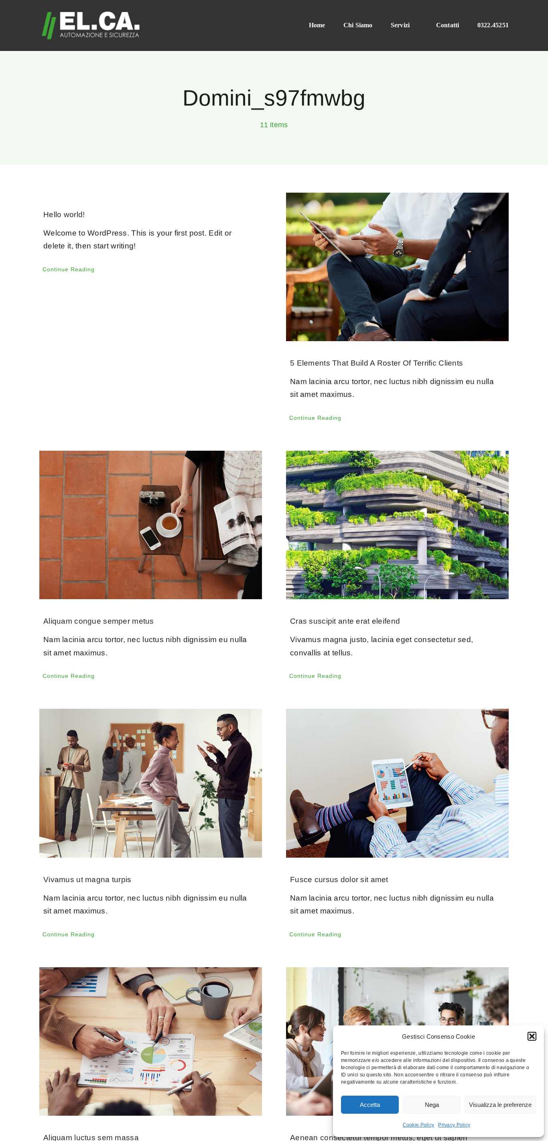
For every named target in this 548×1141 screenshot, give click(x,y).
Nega (432, 1104)
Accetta (370, 1104)
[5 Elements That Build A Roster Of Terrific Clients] (397, 267)
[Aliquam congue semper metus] (150, 525)
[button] (532, 1036)
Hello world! (64, 214)
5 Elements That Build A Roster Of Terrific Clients (376, 363)
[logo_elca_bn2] (90, 14)
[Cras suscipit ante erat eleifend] (397, 525)
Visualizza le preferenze (500, 1104)
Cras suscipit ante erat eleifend (345, 621)
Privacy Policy (454, 1125)
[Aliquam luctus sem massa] (150, 1041)
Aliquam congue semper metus (98, 621)
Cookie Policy (418, 1125)
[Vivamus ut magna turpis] (150, 783)
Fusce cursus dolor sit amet (339, 879)
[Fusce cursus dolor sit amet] (397, 783)
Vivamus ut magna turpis (87, 879)
